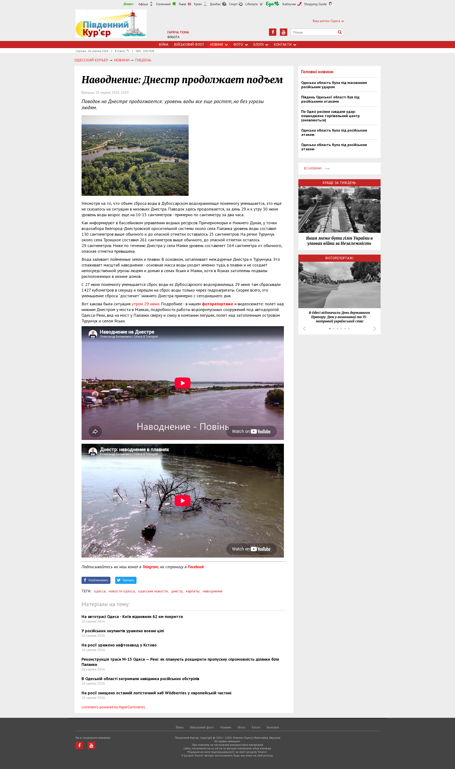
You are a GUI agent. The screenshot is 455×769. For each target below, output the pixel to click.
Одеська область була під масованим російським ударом (334, 84)
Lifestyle (252, 4)
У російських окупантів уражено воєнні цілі (123, 630)
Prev (304, 328)
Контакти (282, 44)
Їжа (272, 4)
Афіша (143, 4)
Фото (238, 44)
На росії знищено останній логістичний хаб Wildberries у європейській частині (156, 693)
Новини (216, 44)
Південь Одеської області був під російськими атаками (330, 99)
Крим (198, 4)
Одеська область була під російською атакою (334, 132)
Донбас (215, 4)
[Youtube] (283, 32)
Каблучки (289, 4)
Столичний (163, 4)
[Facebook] (272, 32)
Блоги (259, 44)
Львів (182, 4)
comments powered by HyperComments (113, 707)
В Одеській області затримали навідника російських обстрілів (140, 678)
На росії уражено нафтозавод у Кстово (119, 645)
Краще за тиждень (339, 182)
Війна (163, 44)
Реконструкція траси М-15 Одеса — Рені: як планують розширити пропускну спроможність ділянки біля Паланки (180, 661)
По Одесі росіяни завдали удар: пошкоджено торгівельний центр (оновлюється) (330, 115)
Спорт (233, 4)
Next (374, 328)
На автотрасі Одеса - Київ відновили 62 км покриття (132, 616)
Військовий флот (189, 44)
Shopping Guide (315, 4)
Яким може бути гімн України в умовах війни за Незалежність (339, 241)
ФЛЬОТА (173, 37)
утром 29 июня (145, 304)
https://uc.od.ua (111, 25)
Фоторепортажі (339, 258)
